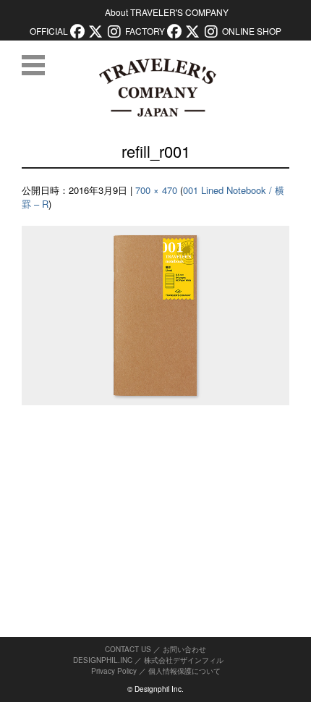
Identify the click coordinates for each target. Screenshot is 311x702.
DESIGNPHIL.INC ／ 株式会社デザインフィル (148, 660)
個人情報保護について (184, 671)
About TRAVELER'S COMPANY (167, 12)
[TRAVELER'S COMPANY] (157, 88)
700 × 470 (156, 190)
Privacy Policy (114, 671)
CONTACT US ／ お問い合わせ (155, 649)
